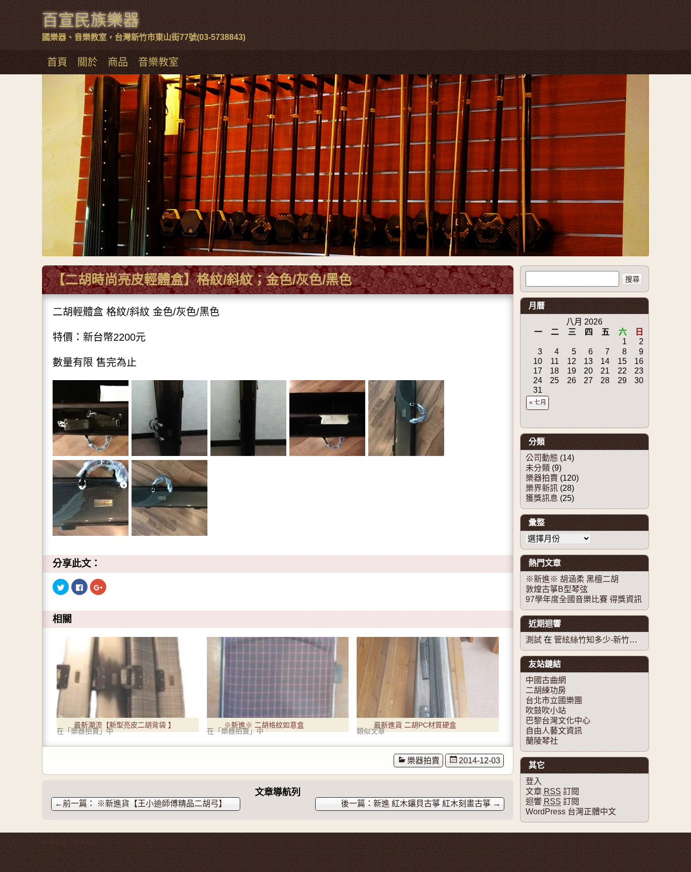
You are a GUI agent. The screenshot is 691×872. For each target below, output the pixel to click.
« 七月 (537, 402)
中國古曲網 (546, 680)
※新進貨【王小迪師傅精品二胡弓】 (141, 803)
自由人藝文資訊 (554, 730)
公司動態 (542, 457)
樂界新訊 (542, 488)
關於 (87, 62)
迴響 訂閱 (552, 801)
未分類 (538, 468)
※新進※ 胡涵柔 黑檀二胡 (572, 579)
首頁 (57, 62)
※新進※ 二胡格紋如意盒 (264, 725)
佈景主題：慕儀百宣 (69, 842)
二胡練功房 (546, 690)
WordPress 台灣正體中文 (571, 811)
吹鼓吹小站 (546, 710)
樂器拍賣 (423, 760)
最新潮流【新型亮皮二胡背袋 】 (124, 725)
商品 (118, 62)
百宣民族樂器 (90, 20)
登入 (534, 781)
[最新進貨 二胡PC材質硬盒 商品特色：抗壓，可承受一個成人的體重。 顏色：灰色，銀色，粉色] (428, 677)
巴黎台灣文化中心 (558, 720)
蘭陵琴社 (542, 741)
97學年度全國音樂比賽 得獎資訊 (584, 599)
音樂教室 (158, 62)
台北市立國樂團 (554, 700)
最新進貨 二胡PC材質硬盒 (415, 725)
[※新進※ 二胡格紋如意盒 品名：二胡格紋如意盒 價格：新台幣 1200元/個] (278, 677)
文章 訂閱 (552, 791)
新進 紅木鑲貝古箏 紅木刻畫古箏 (437, 803)
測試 (534, 639)
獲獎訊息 (542, 498)
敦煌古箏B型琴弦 (557, 589)
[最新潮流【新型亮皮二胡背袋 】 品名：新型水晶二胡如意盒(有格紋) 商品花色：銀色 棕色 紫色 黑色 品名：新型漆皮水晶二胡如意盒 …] (128, 677)
